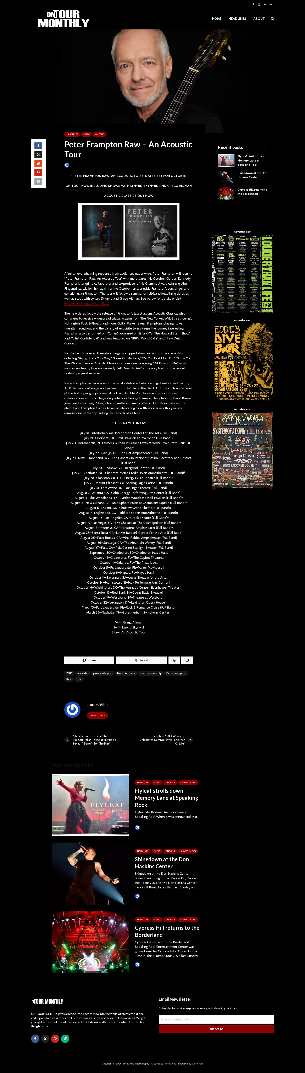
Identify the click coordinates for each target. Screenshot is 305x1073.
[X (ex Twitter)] (45, 1039)
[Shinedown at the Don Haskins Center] (90, 873)
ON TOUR (99, 134)
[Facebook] (35, 1039)
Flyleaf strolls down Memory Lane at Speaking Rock (166, 797)
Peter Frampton (176, 673)
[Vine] (65, 1039)
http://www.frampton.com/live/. (86, 303)
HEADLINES (237, 19)
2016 (69, 673)
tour (79, 679)
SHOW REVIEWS (188, 782)
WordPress (197, 1063)
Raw (69, 679)
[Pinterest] (55, 1039)
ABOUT (259, 19)
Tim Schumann (150, 827)
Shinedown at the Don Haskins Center (162, 863)
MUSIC (86, 134)
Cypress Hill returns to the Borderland (167, 931)
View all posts (97, 715)
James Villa (76, 165)
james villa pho (102, 673)
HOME (217, 19)
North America (126, 673)
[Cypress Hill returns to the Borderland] (90, 942)
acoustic (82, 673)
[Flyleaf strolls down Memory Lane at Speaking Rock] (90, 805)
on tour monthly (150, 673)
